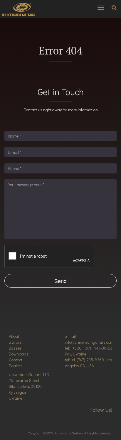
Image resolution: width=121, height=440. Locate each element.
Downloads (18, 354)
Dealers (15, 365)
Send (60, 280)
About (14, 336)
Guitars (15, 342)
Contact (15, 360)
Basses (15, 348)
